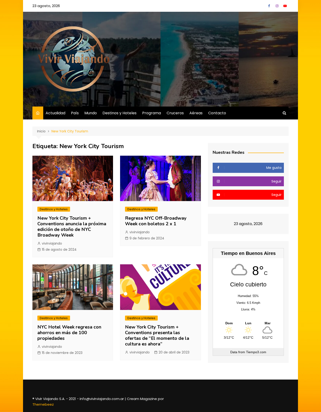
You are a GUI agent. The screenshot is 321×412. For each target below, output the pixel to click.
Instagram (277, 5)
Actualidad (55, 113)
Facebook (269, 5)
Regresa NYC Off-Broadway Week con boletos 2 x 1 (156, 221)
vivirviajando (52, 243)
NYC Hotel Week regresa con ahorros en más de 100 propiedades (69, 332)
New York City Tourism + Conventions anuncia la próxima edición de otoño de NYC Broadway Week (71, 226)
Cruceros (175, 113)
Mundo (90, 113)
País (75, 113)
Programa (151, 113)
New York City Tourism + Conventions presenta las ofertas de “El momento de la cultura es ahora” (157, 335)
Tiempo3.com (256, 352)
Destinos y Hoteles (119, 113)
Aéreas (196, 113)
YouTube (285, 5)
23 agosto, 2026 (46, 5)
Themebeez (43, 404)
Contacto (217, 113)
